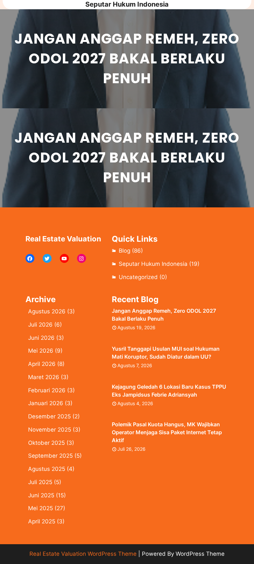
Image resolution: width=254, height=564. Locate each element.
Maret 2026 (43, 377)
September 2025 (50, 455)
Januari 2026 (45, 403)
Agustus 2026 (46, 311)
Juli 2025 (40, 482)
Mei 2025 (40, 508)
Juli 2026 (40, 324)
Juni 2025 (41, 495)
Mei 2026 (40, 350)
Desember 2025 (49, 416)
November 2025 (49, 429)
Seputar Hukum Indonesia (127, 4)
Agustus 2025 (46, 469)
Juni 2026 (41, 338)
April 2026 (42, 364)
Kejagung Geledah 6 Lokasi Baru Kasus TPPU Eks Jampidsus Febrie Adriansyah (169, 390)
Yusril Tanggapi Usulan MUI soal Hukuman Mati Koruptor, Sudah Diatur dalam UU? (166, 352)
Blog (124, 250)
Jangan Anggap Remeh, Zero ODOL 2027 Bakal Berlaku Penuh (164, 314)
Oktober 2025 (46, 443)
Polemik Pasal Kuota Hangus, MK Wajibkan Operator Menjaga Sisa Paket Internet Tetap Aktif (167, 432)
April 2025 (41, 521)
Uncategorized (138, 277)
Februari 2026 (46, 390)
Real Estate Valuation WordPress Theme (83, 553)
